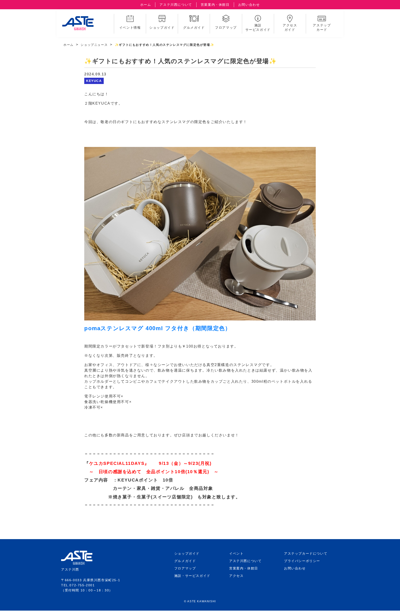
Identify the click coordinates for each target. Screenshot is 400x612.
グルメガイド (185, 561)
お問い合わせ (249, 4)
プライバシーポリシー (302, 561)
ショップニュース (94, 45)
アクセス (236, 576)
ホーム (145, 4)
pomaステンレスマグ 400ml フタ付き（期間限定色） (157, 328)
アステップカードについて (305, 553)
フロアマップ (185, 568)
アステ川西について (175, 4)
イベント (236, 553)
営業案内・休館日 (215, 4)
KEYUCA (94, 81)
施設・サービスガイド (192, 576)
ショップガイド (187, 553)
